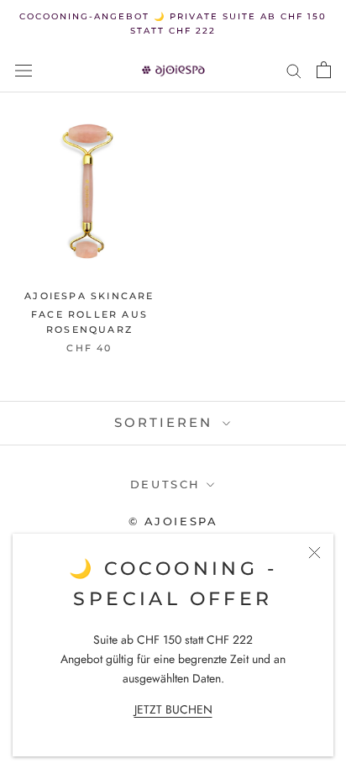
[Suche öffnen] (23, 69)
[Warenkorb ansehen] (324, 69)
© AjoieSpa (173, 521)
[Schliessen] (314, 552)
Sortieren (166, 422)
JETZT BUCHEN (173, 709)
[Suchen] (293, 70)
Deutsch (165, 484)
